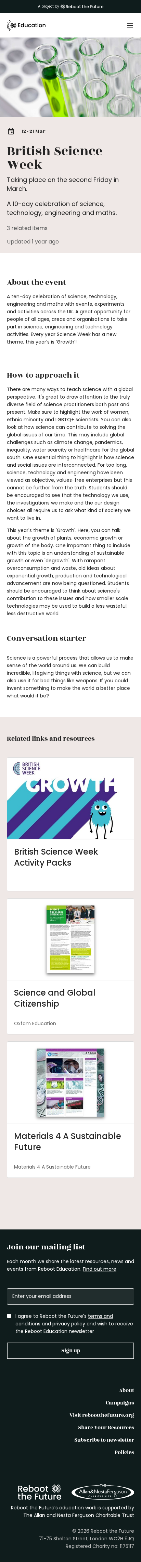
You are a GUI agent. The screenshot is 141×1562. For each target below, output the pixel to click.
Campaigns (120, 1403)
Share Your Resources (106, 1428)
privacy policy (68, 1323)
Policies (124, 1452)
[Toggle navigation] (130, 25)
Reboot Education (26, 25)
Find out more (99, 1269)
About (126, 1391)
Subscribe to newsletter (104, 1440)
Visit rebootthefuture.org (101, 1415)
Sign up (70, 1351)
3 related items (27, 228)
